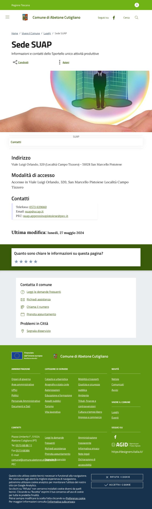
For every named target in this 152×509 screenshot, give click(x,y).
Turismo (49, 406)
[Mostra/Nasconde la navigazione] (7, 17)
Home (14, 33)
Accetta (120, 484)
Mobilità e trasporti (88, 379)
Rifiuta (120, 477)
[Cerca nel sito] (137, 17)
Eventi (115, 418)
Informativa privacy (88, 448)
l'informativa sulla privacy (61, 501)
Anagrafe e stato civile (57, 384)
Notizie (115, 379)
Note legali (84, 454)
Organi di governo (21, 379)
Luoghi (47, 33)
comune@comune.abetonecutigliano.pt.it (33, 460)
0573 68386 (23, 450)
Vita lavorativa (52, 412)
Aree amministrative (22, 384)
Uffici (14, 390)
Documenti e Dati (20, 406)
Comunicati (118, 384)
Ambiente (83, 395)
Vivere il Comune (31, 33)
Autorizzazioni (52, 390)
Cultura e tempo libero (90, 412)
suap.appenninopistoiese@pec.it (45, 216)
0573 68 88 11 (24, 445)
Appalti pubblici (53, 401)
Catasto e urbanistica (56, 379)
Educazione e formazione (58, 395)
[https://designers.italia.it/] (126, 444)
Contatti (16, 142)
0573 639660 (38, 207)
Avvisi (115, 390)
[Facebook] (112, 17)
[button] (20, 5)
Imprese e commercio (90, 417)
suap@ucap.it (34, 211)
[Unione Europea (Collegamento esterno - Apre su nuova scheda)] (27, 356)
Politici (15, 395)
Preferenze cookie (75, 498)
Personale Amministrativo (25, 401)
